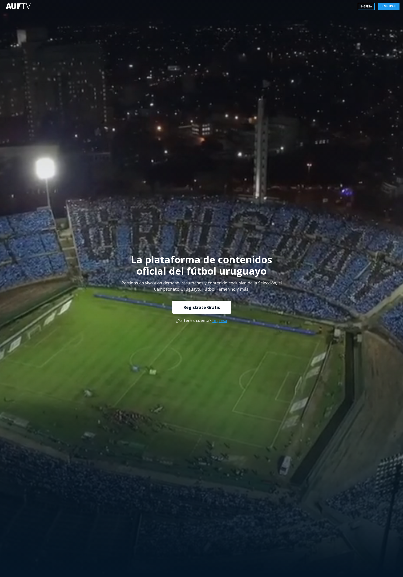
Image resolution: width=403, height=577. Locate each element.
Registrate (389, 6)
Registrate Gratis (201, 307)
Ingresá (366, 6)
